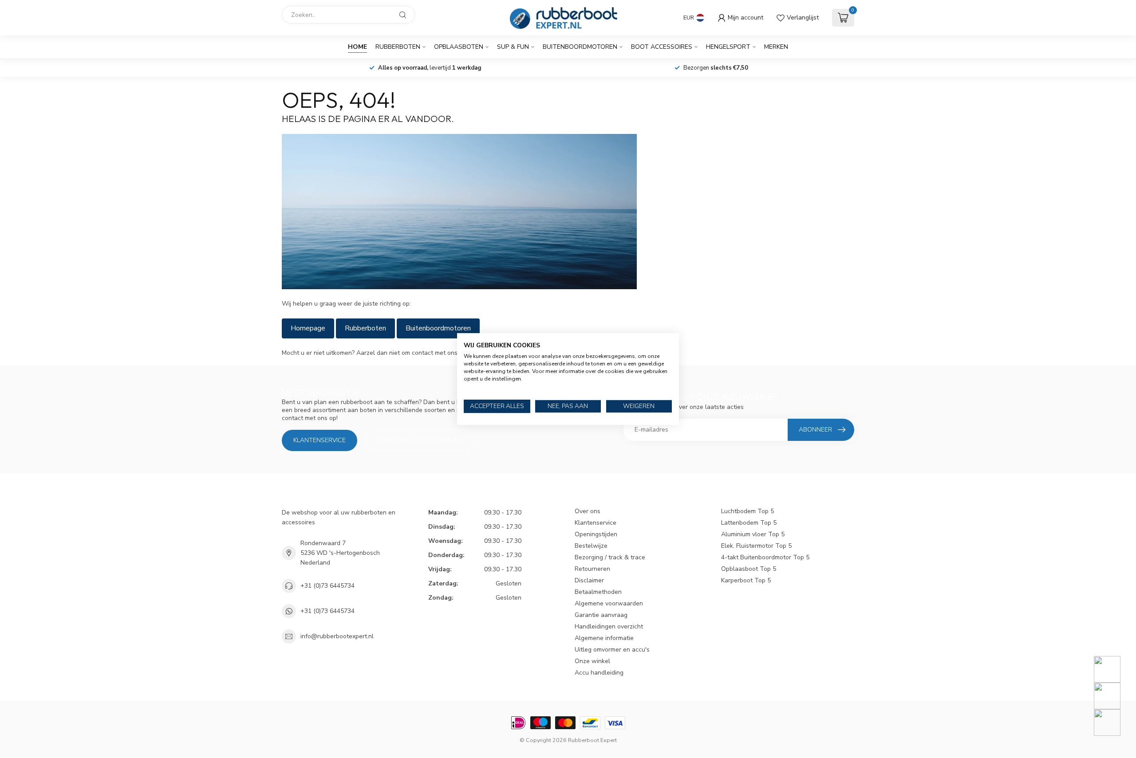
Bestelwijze (591, 546)
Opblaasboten (458, 47)
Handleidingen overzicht (609, 626)
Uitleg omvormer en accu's (612, 649)
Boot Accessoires (661, 47)
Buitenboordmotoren (580, 47)
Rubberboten (397, 47)
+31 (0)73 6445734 (327, 585)
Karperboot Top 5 (746, 580)
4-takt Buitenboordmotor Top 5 (765, 557)
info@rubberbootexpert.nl (337, 636)
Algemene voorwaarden (609, 603)
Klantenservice (319, 440)
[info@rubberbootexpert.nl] (1113, 696)
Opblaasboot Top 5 (748, 569)
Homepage (308, 328)
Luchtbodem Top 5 (747, 511)
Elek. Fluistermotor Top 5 (756, 546)
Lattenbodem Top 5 (749, 522)
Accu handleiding (599, 672)
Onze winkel (592, 661)
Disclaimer (589, 580)
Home (357, 47)
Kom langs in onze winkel (420, 440)
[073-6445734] (1113, 669)
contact (422, 353)
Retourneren (592, 569)
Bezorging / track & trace (610, 557)
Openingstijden (596, 534)
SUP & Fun (513, 47)
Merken (776, 47)
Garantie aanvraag (601, 615)
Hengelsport (728, 47)
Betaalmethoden (598, 592)
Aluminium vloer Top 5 (753, 534)
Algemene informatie (604, 638)
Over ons (587, 511)
